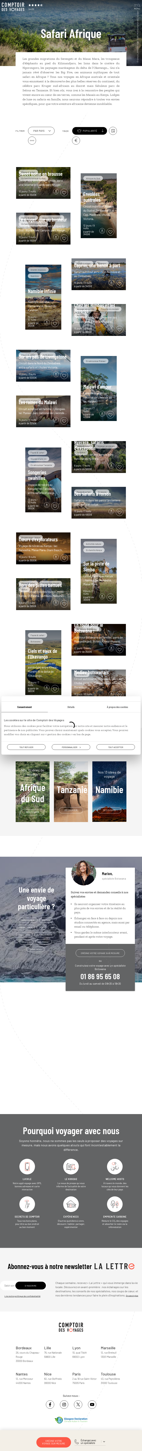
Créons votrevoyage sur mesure (53, 1442)
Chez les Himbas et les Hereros (94, 308)
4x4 (53, 927)
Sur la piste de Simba (96, 566)
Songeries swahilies (37, 475)
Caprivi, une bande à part (97, 265)
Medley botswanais (91, 672)
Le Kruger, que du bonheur (43, 219)
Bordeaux (24, 1347)
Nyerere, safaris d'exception (89, 445)
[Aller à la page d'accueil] (14, 7)
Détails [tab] (71, 707)
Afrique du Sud (32, 786)
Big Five (46, 920)
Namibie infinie (42, 291)
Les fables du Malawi (38, 402)
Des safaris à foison (92, 493)
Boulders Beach (24, 927)
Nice (48, 1374)
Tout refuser (26, 747)
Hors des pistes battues (40, 585)
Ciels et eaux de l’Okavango (42, 654)
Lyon (76, 1347)
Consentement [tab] (24, 707)
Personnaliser (69, 747)
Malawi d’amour (97, 386)
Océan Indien (35, 949)
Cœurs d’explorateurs (38, 539)
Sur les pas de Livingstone (43, 356)
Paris (76, 1374)
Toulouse (108, 1374)
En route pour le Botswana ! (88, 628)
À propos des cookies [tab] (117, 707)
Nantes (22, 1374)
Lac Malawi (43, 942)
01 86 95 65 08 (100, 976)
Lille (47, 1347)
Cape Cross (24, 934)
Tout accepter (115, 747)
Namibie (109, 782)
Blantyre (26, 942)
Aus (41, 927)
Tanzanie (72, 782)
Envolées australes (91, 197)
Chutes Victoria (44, 934)
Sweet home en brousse (41, 174)
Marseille (108, 1347)
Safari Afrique (27, 920)
